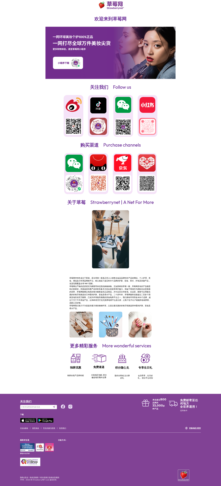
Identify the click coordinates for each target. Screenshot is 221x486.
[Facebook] (214, 463)
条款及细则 (34, 477)
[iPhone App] (28, 422)
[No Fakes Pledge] (49, 450)
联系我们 (62, 428)
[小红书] (147, 105)
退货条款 (35, 428)
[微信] (74, 163)
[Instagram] (214, 472)
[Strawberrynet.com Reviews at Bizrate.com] (27, 451)
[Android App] (46, 422)
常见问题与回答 (49, 428)
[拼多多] (147, 163)
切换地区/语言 (195, 428)
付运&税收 (24, 428)
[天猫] (98, 163)
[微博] (73, 105)
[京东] (122, 163)
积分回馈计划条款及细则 (49, 477)
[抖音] (98, 105)
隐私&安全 (24, 477)
